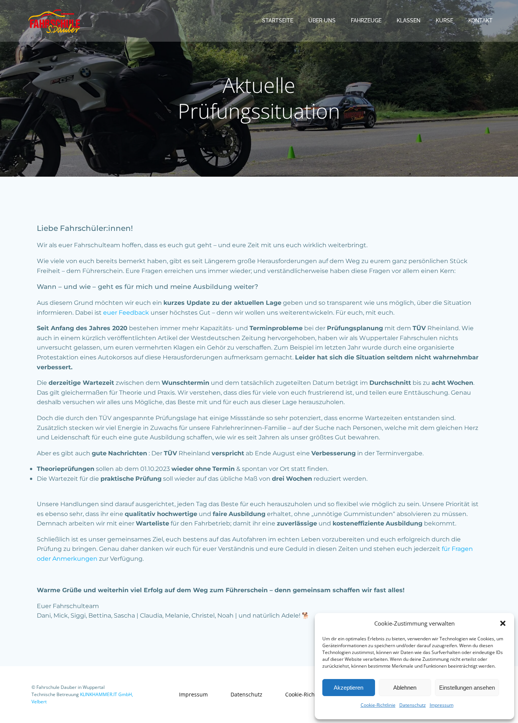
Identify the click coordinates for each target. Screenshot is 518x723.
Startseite (277, 20)
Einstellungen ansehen (467, 687)
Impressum (442, 705)
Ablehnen (404, 687)
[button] (503, 623)
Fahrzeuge (366, 20)
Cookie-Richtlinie (378, 705)
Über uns (322, 20)
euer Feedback (126, 312)
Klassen (409, 20)
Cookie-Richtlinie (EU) (312, 694)
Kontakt (480, 20)
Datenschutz (412, 705)
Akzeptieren (348, 687)
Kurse (444, 20)
